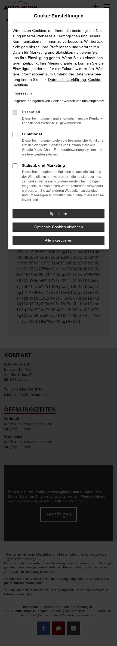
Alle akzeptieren (58, 240)
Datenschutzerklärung (67, 79)
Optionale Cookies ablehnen (58, 227)
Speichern (58, 213)
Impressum (22, 93)
